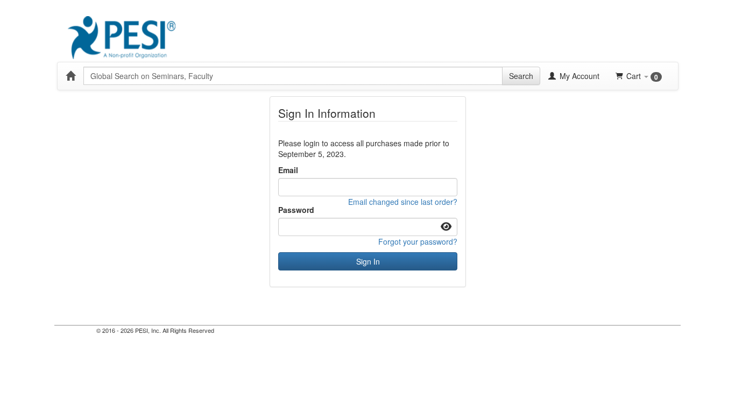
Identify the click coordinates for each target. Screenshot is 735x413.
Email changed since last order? (402, 201)
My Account (578, 75)
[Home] (70, 75)
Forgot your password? (417, 241)
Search (521, 75)
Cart (642, 76)
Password (296, 209)
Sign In (368, 261)
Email (288, 170)
